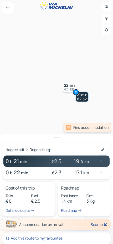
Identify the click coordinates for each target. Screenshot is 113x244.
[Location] (106, 30)
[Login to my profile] (106, 7)
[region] (56, 122)
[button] (82, 97)
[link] (87, 127)
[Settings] (106, 18)
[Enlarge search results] (56, 137)
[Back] (8, 8)
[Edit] (102, 149)
